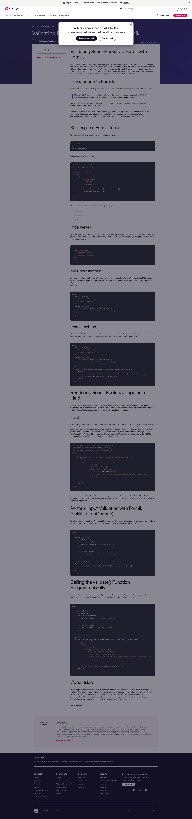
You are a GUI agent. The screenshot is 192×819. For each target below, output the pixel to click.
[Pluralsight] (12, 9)
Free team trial (107, 38)
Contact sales (164, 15)
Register (126, 3)
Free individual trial (86, 38)
